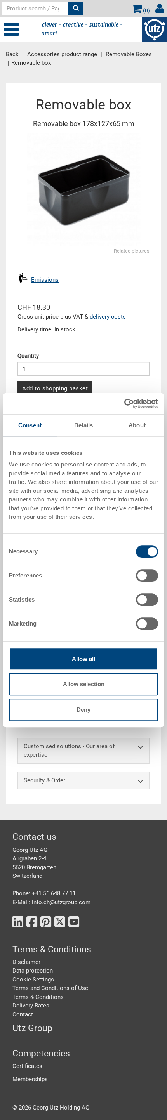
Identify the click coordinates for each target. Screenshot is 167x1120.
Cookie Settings (33, 979)
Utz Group (32, 1028)
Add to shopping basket (55, 388)
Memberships (30, 1079)
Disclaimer (26, 962)
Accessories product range (62, 54)
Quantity (28, 355)
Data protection (32, 970)
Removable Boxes (129, 54)
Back (12, 54)
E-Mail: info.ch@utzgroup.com (51, 902)
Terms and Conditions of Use (50, 988)
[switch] (147, 575)
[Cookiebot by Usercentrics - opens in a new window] (124, 404)
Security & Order (44, 780)
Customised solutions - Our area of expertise (69, 751)
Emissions (45, 279)
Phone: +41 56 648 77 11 (44, 893)
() (146, 10)
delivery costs (108, 316)
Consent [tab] (30, 425)
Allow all (83, 658)
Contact (22, 1014)
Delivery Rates (30, 1005)
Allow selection (83, 684)
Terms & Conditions (38, 996)
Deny (83, 709)
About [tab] (137, 425)
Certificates (27, 1066)
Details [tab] (83, 425)
